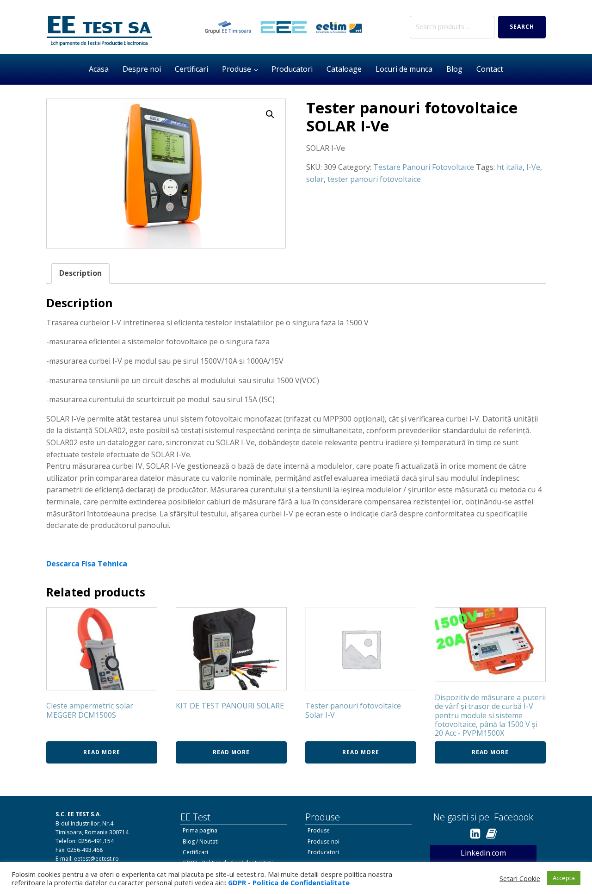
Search (522, 27)
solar (315, 179)
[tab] (80, 273)
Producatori (292, 69)
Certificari (191, 69)
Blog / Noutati (201, 841)
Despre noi (142, 69)
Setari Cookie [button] (520, 878)
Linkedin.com (483, 853)
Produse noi (323, 841)
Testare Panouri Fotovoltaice (423, 167)
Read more (101, 752)
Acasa (99, 69)
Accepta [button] (564, 878)
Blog (454, 69)
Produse (236, 69)
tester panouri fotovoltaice (374, 179)
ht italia (510, 167)
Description (80, 273)
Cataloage (344, 69)
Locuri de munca (404, 69)
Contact (489, 69)
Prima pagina (200, 830)
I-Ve (533, 167)
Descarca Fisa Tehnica (86, 564)
